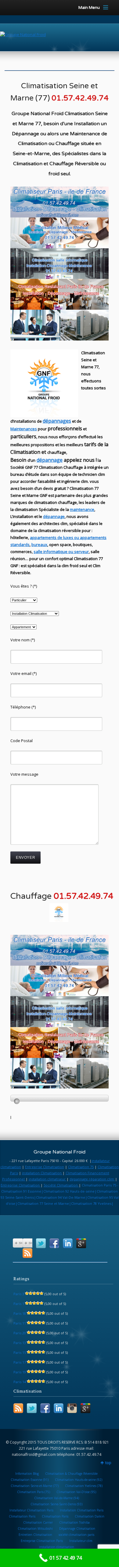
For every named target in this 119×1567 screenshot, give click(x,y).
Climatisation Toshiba (74, 1522)
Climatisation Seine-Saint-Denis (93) (56, 1504)
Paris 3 (18, 1294)
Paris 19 (19, 1372)
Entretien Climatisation (35, 1534)
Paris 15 (19, 1352)
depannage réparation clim (92, 1179)
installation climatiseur (48, 1179)
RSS (27, 1253)
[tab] (59, 1098)
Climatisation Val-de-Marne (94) (56, 1498)
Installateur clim (80, 1541)
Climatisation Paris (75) (33, 1492)
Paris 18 (19, 1313)
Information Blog (27, 1473)
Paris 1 (18, 1303)
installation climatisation (56, 1547)
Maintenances (23, 429)
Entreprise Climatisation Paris (42, 1541)
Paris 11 (19, 1323)
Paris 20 (19, 1333)
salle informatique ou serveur (61, 551)
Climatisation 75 (81, 1166)
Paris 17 (19, 1362)
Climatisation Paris (22, 1516)
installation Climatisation (42, 1173)
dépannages (57, 420)
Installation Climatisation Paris (81, 1510)
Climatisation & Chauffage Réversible (71, 1473)
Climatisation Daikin (89, 1516)
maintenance (82, 509)
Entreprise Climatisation (44, 1166)
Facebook (54, 1243)
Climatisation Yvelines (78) (84, 1486)
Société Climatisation (61, 1185)
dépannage (50, 460)
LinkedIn (68, 1243)
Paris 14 (19, 1381)
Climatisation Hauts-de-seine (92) (78, 1480)
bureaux (39, 544)
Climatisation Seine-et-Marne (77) (35, 1486)
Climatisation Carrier (38, 1522)
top (108, 1462)
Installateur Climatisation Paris (31, 1510)
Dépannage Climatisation (77, 1528)
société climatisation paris (76, 1534)
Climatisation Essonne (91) (30, 1480)
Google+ (81, 1243)
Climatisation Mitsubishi (35, 1528)
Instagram (72, 1408)
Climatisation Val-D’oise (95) (76, 1492)
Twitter (41, 1243)
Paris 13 (19, 1342)
